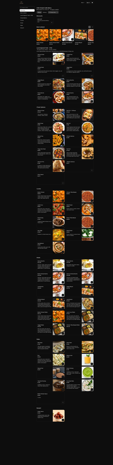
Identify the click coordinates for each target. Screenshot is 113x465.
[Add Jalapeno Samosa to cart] (92, 170)
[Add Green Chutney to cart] (92, 376)
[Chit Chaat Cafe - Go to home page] (21, 2)
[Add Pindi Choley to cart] (63, 226)
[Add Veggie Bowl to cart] (92, 75)
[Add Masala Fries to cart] (63, 144)
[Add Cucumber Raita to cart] (92, 389)
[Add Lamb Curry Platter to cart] (92, 320)
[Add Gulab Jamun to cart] (63, 420)
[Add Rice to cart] (63, 364)
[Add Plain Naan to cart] (63, 351)
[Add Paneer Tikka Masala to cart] (92, 226)
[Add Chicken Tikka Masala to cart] (92, 200)
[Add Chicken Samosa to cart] (92, 144)
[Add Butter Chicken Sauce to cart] (63, 402)
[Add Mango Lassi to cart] (92, 364)
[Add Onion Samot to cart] (63, 183)
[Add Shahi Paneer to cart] (92, 213)
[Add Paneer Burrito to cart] (63, 101)
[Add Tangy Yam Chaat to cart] (63, 157)
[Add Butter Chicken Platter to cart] (59, 39)
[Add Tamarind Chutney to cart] (63, 389)
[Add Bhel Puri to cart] (92, 132)
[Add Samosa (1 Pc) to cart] (63, 170)
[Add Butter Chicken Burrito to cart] (72, 39)
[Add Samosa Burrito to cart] (63, 269)
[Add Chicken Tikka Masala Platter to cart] (92, 333)
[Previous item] (89, 27)
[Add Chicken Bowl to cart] (63, 75)
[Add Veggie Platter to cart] (63, 333)
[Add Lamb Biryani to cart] (92, 308)
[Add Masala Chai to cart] (63, 376)
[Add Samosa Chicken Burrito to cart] (92, 282)
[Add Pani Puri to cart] (92, 157)
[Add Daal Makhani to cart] (63, 252)
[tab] (39, 12)
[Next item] (92, 27)
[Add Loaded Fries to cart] (92, 63)
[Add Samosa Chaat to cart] (63, 63)
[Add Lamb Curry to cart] (63, 213)
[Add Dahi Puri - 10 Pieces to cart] (92, 119)
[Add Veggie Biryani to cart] (63, 88)
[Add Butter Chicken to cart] (46, 39)
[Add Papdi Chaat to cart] (63, 132)
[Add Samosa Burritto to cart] (92, 88)
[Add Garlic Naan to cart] (92, 351)
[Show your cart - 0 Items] (92, 2)
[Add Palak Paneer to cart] (92, 239)
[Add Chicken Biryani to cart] (85, 39)
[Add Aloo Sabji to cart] (63, 239)
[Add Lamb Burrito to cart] (63, 295)
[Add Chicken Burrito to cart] (92, 101)
